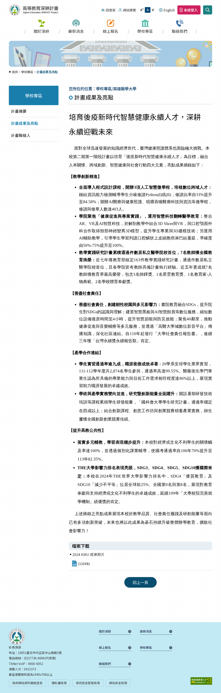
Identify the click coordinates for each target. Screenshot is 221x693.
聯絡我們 (179, 31)
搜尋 (207, 9)
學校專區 (145, 31)
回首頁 (110, 10)
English (169, 10)
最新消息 (76, 31)
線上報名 (110, 31)
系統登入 (191, 10)
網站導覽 (129, 10)
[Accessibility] (201, 681)
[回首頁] (33, 10)
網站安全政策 (118, 683)
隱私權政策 (59, 683)
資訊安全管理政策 (88, 683)
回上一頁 (140, 582)
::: (1, 2)
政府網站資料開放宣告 (27, 683)
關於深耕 (41, 31)
